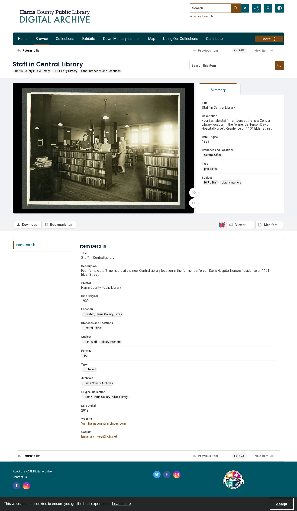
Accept (281, 504)
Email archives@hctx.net (99, 436)
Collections (65, 38)
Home (23, 38)
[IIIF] (222, 225)
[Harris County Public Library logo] (233, 480)
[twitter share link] (157, 474)
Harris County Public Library (32, 71)
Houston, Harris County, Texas (103, 314)
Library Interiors (231, 182)
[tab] (218, 89)
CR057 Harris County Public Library (106, 397)
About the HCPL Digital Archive (32, 471)
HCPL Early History (65, 71)
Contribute (214, 38)
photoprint (210, 168)
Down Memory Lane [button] (119, 38)
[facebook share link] (16, 485)
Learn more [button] (121, 504)
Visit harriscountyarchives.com (103, 423)
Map (151, 38)
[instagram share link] (26, 485)
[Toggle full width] (193, 192)
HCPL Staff (211, 182)
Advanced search (201, 16)
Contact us (20, 477)
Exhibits (88, 38)
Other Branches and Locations (101, 71)
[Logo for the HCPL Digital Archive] (54, 16)
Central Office (213, 155)
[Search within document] (279, 65)
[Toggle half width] (193, 203)
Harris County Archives (98, 383)
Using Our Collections (180, 38)
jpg (85, 355)
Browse (42, 38)
